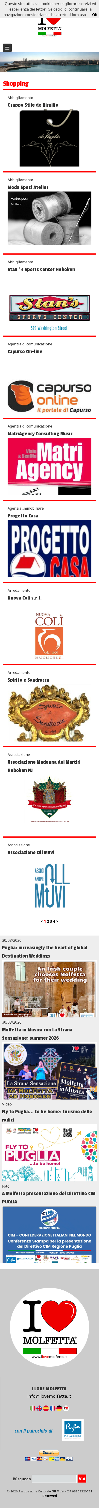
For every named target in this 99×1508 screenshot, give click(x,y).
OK (94, 14)
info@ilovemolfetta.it (49, 1396)
